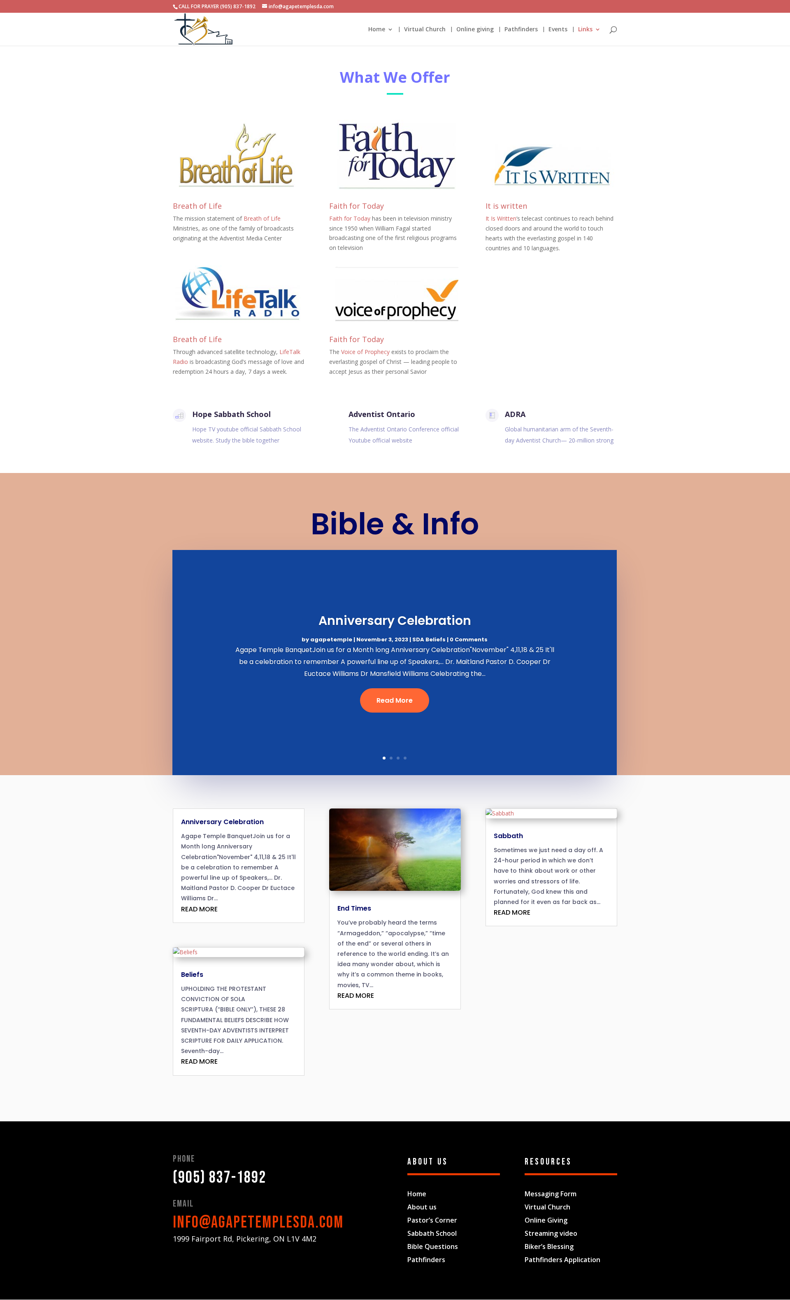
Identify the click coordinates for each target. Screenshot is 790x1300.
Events (557, 29)
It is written (506, 206)
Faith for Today (356, 206)
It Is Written (501, 218)
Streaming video (551, 1233)
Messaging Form (550, 1193)
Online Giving (546, 1220)
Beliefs (192, 974)
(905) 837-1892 (219, 1178)
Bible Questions (432, 1246)
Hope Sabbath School (231, 414)
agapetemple (331, 639)
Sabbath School (432, 1233)
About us (422, 1206)
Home (376, 29)
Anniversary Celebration (394, 620)
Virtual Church (425, 29)
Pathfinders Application (562, 1259)
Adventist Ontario (382, 414)
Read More (394, 700)
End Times (354, 908)
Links (585, 29)
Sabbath (508, 836)
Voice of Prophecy (365, 352)
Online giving (475, 29)
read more (199, 909)
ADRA (515, 414)
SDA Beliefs (429, 639)
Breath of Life (197, 206)
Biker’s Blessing (549, 1246)
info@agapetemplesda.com (258, 1222)
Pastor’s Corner (432, 1220)
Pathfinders (521, 29)
